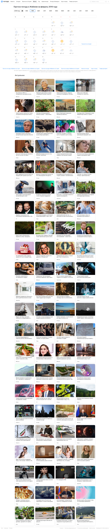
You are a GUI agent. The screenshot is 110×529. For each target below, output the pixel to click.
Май (50, 10)
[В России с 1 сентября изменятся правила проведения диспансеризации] (65, 190)
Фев (32, 10)
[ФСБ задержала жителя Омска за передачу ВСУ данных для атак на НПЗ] (24, 169)
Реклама (10, 528)
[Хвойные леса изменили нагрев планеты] (85, 393)
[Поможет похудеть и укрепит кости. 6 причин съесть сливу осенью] (65, 129)
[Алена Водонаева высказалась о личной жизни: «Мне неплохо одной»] (44, 353)
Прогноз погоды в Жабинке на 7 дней (50, 68)
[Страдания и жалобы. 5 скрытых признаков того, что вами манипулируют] (65, 455)
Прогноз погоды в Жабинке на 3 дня (11, 68)
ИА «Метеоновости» (105, 528)
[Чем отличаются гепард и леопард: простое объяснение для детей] (65, 292)
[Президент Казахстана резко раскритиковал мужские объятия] (24, 129)
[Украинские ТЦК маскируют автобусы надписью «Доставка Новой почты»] (44, 271)
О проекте (61, 528)
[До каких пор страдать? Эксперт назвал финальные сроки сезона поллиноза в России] (44, 231)
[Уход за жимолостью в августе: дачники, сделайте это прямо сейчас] (24, 516)
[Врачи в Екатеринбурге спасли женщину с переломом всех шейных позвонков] (85, 475)
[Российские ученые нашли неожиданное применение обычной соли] (85, 373)
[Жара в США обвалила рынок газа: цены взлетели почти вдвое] (24, 475)
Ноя (86, 10)
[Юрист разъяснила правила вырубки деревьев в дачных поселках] (65, 353)
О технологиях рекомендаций (82, 528)
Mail (2, 528)
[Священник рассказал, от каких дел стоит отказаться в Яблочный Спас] (65, 251)
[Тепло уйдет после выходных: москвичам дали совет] (24, 190)
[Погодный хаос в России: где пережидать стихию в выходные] (44, 495)
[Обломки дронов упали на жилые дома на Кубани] (24, 414)
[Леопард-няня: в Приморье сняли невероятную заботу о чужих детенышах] (85, 108)
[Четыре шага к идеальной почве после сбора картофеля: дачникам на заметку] (44, 129)
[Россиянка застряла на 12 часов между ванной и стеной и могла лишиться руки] (85, 251)
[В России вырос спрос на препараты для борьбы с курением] (85, 210)
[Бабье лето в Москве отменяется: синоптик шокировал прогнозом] (85, 88)
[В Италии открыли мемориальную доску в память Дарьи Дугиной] (85, 332)
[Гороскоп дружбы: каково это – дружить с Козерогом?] (44, 251)
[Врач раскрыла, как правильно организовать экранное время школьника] (44, 434)
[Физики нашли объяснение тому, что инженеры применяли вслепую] (85, 495)
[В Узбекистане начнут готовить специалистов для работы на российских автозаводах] (65, 516)
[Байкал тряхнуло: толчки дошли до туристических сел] (65, 312)
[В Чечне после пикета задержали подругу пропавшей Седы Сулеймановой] (85, 149)
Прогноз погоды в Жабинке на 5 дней (30, 68)
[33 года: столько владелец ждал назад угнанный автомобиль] (44, 312)
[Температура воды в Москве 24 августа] (44, 516)
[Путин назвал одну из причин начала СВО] (85, 414)
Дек (92, 10)
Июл (62, 10)
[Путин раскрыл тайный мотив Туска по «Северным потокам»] (65, 495)
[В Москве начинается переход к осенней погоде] (44, 414)
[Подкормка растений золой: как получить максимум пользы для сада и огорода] (65, 414)
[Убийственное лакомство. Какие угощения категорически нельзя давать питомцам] (24, 108)
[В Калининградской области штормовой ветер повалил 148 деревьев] (65, 373)
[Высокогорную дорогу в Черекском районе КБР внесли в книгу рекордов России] (85, 516)
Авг (68, 10)
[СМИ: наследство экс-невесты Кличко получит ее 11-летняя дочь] (44, 393)
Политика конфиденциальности (70, 528)
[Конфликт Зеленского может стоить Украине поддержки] (44, 190)
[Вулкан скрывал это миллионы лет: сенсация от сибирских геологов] (24, 373)
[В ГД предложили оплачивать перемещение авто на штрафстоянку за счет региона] (65, 434)
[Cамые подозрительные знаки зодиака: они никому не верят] (65, 149)
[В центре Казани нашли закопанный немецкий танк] (85, 129)
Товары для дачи (103, 68)
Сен (74, 10)
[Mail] (2, 1)
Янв (27, 10)
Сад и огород (94, 68)
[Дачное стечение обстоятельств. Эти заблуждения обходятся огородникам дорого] (44, 169)
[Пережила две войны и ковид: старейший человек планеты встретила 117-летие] (44, 88)
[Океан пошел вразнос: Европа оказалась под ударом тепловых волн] (65, 88)
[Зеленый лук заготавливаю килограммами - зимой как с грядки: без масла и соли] (65, 231)
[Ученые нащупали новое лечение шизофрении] (44, 475)
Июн (56, 10)
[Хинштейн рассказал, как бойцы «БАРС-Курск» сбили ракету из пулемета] (85, 312)
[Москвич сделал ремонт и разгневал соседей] (65, 332)
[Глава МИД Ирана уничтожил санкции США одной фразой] (24, 434)
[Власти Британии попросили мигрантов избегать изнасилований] (65, 108)
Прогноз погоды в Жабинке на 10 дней (70, 68)
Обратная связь (92, 528)
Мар (38, 10)
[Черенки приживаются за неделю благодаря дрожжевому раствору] (85, 190)
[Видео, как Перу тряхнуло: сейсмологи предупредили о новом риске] (24, 312)
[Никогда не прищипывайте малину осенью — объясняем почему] (44, 108)
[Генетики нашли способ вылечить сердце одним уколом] (85, 292)
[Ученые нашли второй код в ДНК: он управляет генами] (24, 393)
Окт (80, 10)
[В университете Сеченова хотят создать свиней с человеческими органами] (65, 169)
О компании (6, 528)
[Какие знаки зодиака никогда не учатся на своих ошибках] (85, 455)
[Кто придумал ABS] (65, 475)
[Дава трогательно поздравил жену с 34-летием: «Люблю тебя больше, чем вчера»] (24, 455)
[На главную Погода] (6, 1)
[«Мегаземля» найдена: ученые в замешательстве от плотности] (85, 434)
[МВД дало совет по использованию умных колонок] (44, 455)
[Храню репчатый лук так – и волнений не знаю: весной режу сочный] (65, 210)
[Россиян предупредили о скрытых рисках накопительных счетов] (24, 332)
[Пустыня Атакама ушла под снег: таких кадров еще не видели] (44, 292)
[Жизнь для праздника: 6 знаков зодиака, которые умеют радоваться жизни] (44, 332)
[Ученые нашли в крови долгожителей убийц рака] (85, 271)
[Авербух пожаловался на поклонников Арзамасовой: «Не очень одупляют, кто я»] (24, 210)
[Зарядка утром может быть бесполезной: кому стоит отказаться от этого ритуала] (85, 353)
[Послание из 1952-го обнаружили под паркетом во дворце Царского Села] (24, 88)
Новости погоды (85, 68)
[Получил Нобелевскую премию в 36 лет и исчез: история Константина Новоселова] (24, 149)
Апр (44, 10)
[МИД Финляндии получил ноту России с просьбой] (44, 149)
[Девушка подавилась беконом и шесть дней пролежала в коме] (24, 292)
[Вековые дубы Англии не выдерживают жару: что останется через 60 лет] (65, 393)
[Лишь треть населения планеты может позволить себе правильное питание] (24, 353)
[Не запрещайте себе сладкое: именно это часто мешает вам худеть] (24, 251)
